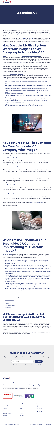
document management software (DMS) (31, 56)
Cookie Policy (48, 424)
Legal (6, 85)
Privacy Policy (33, 424)
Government (7, 88)
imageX (17, 34)
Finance (6, 92)
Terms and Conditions (38, 364)
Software (5, 415)
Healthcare (7, 81)
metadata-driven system (38, 160)
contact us (30, 38)
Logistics (21, 405)
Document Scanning (9, 300)
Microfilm (7, 303)
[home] (7, 1)
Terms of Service (40, 424)
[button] (50, 1)
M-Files (4, 56)
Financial (21, 413)
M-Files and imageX (7, 254)
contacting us (40, 202)
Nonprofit (7, 104)
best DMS (22, 62)
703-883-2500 (23, 38)
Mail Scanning (8, 307)
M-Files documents (19, 286)
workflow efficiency (23, 276)
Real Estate (7, 95)
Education (7, 99)
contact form (30, 332)
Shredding (7, 301)
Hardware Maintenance (10, 305)
